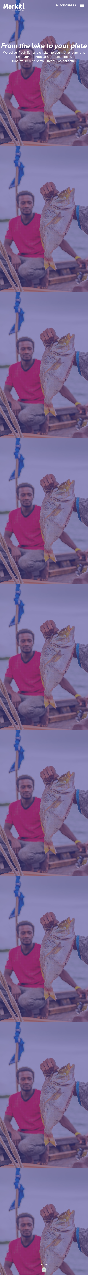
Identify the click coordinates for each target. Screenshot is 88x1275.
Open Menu (82, 5)
